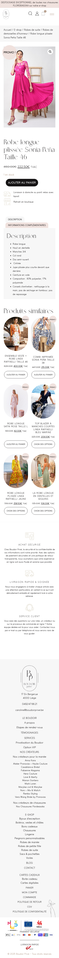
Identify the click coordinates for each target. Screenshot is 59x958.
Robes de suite (32, 29)
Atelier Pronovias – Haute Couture (30, 763)
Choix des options (43, 444)
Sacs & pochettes (29, 853)
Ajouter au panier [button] (16, 375)
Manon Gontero (30, 780)
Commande (29, 897)
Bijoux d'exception (29, 818)
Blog (29, 862)
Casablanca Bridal (30, 767)
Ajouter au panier (22, 182)
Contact (29, 867)
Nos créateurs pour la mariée (29, 756)
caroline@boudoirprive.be (29, 710)
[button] (30, 14)
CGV (29, 906)
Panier (29, 887)
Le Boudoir (29, 718)
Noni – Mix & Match (30, 790)
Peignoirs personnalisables (30, 838)
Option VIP (29, 747)
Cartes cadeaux (30, 875)
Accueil (7, 29)
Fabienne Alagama (30, 770)
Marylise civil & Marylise (30, 787)
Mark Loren (30, 783)
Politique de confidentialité (29, 911)
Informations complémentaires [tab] (27, 225)
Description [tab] (15, 219)
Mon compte (29, 892)
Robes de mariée (29, 842)
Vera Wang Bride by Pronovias (30, 797)
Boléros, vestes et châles (29, 822)
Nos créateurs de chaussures (29, 802)
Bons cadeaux (29, 826)
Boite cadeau (29, 878)
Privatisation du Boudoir (29, 742)
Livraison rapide (30, 944)
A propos (29, 722)
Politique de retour (30, 902)
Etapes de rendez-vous (29, 727)
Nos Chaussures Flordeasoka (30, 806)
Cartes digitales (29, 882)
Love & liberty (30, 777)
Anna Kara (30, 760)
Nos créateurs (29, 752)
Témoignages (29, 732)
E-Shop (29, 814)
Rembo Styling (30, 793)
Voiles (29, 857)
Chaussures (29, 830)
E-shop (18, 29)
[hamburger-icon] (52, 14)
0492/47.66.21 (29, 704)
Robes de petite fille (29, 846)
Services (29, 738)
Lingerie (29, 834)
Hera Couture (30, 773)
